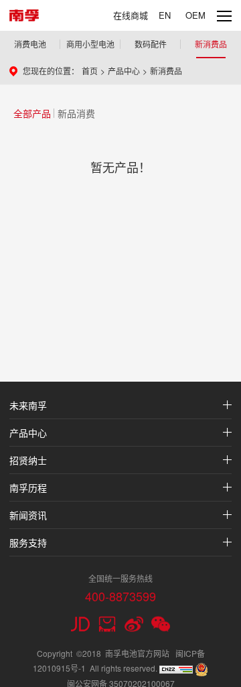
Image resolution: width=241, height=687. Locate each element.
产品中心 (124, 70)
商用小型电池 (90, 44)
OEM (195, 15)
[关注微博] (133, 624)
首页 (90, 70)
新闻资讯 (28, 515)
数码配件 (151, 44)
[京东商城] (80, 624)
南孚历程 (28, 487)
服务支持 (28, 542)
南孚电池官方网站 (137, 653)
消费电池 (30, 44)
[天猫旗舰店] (107, 624)
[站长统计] (176, 668)
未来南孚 (28, 405)
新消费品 (211, 44)
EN (165, 15)
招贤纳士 (28, 460)
